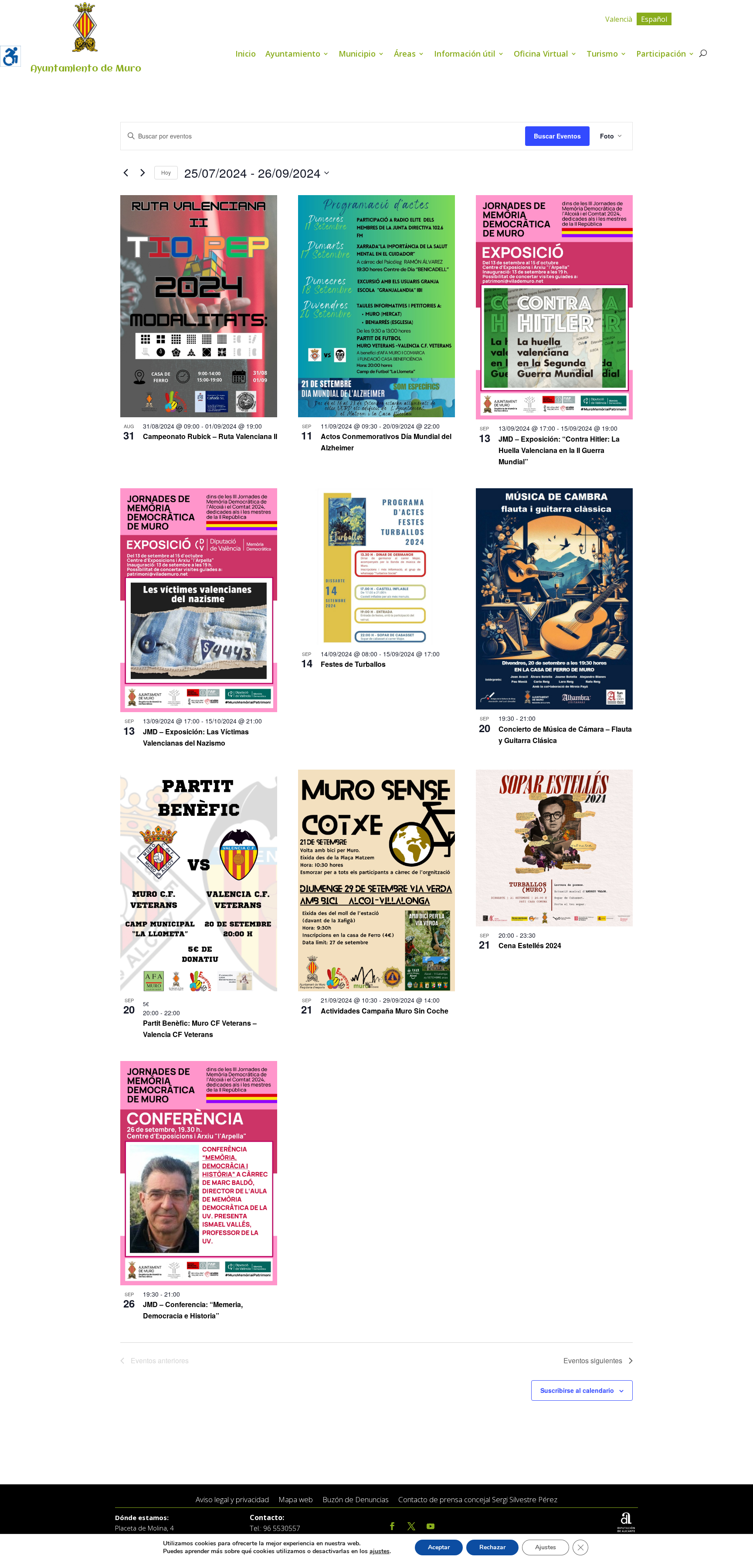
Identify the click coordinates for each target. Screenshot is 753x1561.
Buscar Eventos (557, 136)
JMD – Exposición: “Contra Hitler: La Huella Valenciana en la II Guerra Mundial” (559, 450)
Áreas (405, 55)
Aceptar (439, 1547)
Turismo (602, 55)
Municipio (357, 55)
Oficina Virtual (541, 55)
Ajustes (545, 1547)
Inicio (245, 55)
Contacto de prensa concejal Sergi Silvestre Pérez (477, 1499)
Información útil (464, 55)
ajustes (380, 1551)
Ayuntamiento (292, 55)
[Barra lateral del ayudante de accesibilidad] (10, 56)
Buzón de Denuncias (355, 1499)
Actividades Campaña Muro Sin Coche (384, 1011)
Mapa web (295, 1499)
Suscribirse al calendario (577, 1390)
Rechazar (492, 1547)
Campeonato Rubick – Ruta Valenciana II (210, 436)
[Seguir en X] (411, 1526)
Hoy (166, 172)
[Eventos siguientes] (142, 173)
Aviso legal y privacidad (232, 1499)
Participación (661, 55)
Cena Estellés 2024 (530, 945)
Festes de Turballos (353, 664)
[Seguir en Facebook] (392, 1526)
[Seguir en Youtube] (430, 1526)
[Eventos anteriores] (125, 173)
